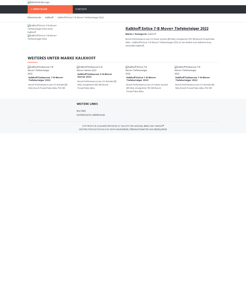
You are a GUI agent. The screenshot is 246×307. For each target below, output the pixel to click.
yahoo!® (159, 126)
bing (146, 126)
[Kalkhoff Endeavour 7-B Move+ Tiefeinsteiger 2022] (41, 71)
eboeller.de (160, 129)
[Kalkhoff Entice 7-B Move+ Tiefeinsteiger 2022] (139, 71)
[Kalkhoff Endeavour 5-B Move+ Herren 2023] (90, 69)
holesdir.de (122, 129)
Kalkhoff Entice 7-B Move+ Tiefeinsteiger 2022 (141, 79)
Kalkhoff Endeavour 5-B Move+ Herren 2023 (94, 75)
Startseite (81, 9)
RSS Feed (81, 111)
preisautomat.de (139, 129)
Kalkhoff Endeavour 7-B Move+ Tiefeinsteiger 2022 (45, 79)
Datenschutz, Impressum (91, 115)
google (138, 126)
